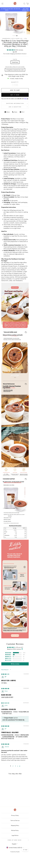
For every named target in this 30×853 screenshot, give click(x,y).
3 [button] (15, 766)
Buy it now (15, 94)
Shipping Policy (15, 825)
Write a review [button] (15, 664)
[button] (11, 50)
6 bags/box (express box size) (15, 70)
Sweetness (15, 62)
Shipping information (15, 103)
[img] (5, 674)
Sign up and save (15, 840)
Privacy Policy (15, 815)
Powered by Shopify (15, 851)
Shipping (12, 53)
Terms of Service (15, 820)
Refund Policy (15, 830)
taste (15, 59)
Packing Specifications (15, 66)
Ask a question (15, 106)
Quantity (15, 82)
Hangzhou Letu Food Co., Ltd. (15, 38)
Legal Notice (15, 835)
